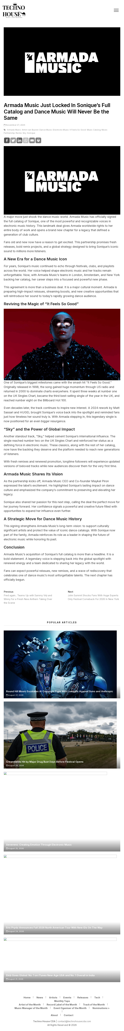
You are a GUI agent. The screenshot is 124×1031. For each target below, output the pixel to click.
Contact (68, 1015)
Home (27, 997)
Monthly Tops (62, 1001)
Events (67, 997)
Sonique (31, 133)
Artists (53, 997)
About (54, 1015)
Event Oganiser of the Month (70, 1008)
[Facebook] (7, 140)
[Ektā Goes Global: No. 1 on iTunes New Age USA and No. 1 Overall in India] (62, 960)
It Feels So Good (78, 130)
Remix (19, 133)
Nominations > (101, 1008)
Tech (97, 997)
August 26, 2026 (16, 765)
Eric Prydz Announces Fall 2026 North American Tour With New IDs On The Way (54, 927)
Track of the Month (94, 1004)
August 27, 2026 (15, 695)
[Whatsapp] (26, 140)
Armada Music (14, 130)
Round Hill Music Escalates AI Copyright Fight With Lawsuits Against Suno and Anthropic (59, 691)
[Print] (38, 140)
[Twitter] (13, 140)
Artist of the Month (30, 1004)
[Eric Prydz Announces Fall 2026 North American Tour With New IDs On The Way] (62, 894)
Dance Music (45, 130)
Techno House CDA (44, 1021)
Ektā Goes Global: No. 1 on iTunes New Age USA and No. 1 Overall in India (50, 975)
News (39, 997)
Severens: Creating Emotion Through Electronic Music (39, 844)
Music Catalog (94, 130)
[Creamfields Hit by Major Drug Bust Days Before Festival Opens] (62, 735)
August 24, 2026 (16, 931)
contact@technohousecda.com (74, 1021)
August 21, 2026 (15, 979)
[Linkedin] (19, 140)
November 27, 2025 (15, 125)
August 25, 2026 (16, 848)
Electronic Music (61, 130)
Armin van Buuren (30, 130)
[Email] (32, 140)
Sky (24, 133)
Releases (82, 997)
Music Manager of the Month (31, 1008)
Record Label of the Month (62, 1004)
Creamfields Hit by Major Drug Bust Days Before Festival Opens (44, 761)
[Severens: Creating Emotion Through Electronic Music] (62, 811)
